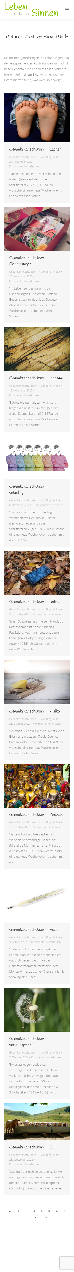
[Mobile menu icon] (67, 10)
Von (50, 157)
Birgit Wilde (55, 37)
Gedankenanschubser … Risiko (34, 711)
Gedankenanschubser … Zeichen (36, 815)
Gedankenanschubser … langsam (36, 378)
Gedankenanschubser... (23, 157)
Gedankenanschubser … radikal (34, 602)
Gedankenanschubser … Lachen (35, 149)
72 (36, 1217)
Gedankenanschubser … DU (32, 1147)
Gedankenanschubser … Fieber (34, 929)
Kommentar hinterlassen (24, 166)
